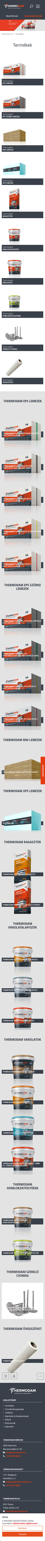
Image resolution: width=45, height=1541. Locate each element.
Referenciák (10, 1423)
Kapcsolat (9, 1426)
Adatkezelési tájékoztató (25, 1523)
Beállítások (22, 1528)
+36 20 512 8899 (13, 1485)
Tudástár (9, 1412)
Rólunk (8, 1419)
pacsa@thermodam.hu (17, 1511)
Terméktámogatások (14, 1409)
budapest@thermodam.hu (18, 1481)
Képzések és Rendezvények (17, 1416)
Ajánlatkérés (43, 770)
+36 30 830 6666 (13, 1456)
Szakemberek (6, 34)
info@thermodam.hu (16, 1452)
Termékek (19, 34)
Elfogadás (22, 1534)
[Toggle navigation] (38, 6)
